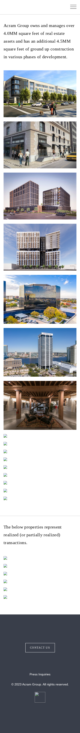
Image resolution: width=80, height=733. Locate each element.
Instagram (34, 662)
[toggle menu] (73, 7)
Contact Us (40, 647)
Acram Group (28, 7)
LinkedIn (45, 662)
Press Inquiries (40, 674)
